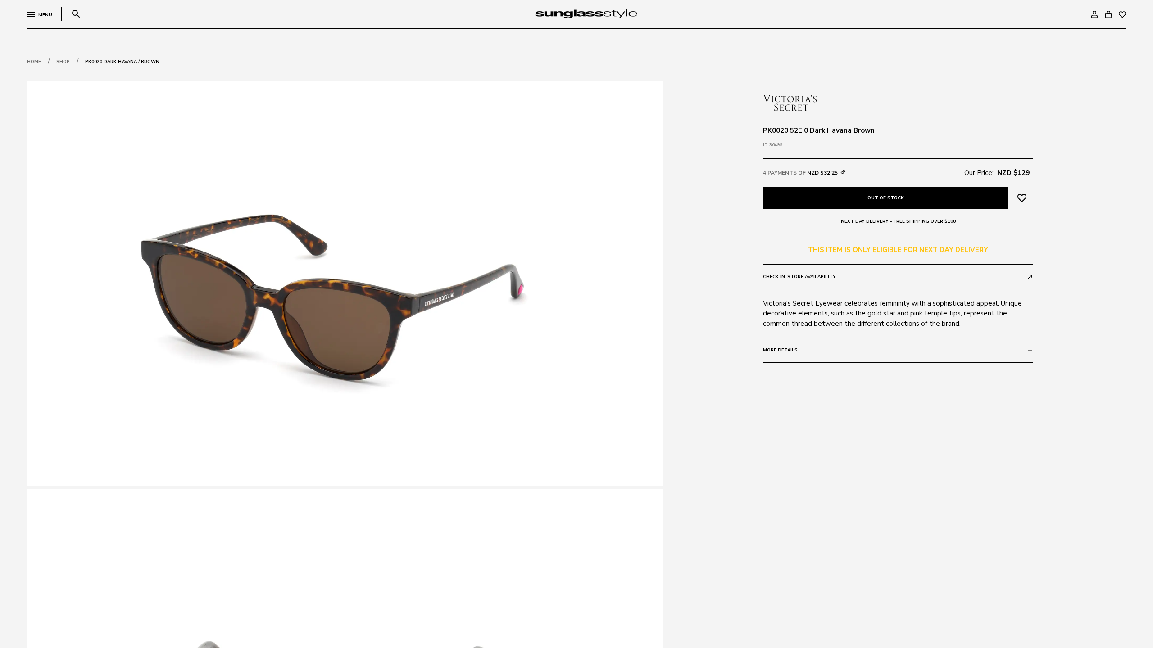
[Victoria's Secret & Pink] (790, 102)
